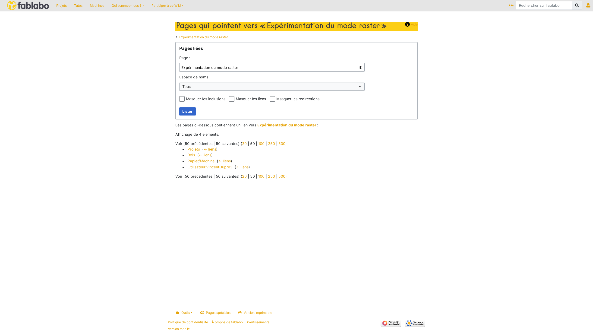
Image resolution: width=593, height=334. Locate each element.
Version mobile (179, 329)
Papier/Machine (201, 161)
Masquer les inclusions (205, 98)
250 (271, 143)
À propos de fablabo (227, 322)
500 (281, 143)
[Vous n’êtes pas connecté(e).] (589, 5)
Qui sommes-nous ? (126, 5)
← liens (210, 149)
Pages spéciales (218, 313)
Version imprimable (258, 313)
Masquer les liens (251, 98)
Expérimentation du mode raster (203, 37)
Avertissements (257, 322)
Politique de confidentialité (188, 322)
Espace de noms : (194, 77)
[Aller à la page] (577, 5)
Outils (185, 313)
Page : (184, 57)
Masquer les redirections (297, 98)
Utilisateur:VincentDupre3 (210, 167)
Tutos (78, 5)
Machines (97, 5)
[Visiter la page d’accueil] (28, 6)
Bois (191, 155)
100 (261, 143)
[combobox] (272, 67)
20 (244, 143)
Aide (414, 24)
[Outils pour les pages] (512, 5)
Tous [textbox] (186, 86)
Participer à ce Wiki (166, 5)
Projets (61, 5)
